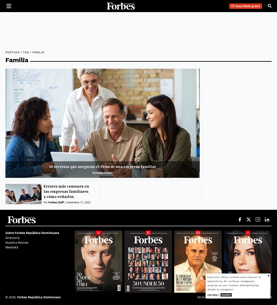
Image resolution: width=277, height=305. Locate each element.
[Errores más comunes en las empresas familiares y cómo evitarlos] (23, 194)
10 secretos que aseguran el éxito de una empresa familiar (102, 166)
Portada (12, 52)
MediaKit (11, 247)
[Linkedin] (267, 220)
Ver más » (213, 295)
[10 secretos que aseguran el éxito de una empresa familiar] (102, 123)
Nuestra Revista (16, 242)
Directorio (12, 238)
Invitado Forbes (102, 173)
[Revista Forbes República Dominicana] (148, 262)
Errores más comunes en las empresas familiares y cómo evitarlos (66, 191)
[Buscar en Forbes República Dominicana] (270, 6)
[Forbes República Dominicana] (121, 6)
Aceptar (226, 295)
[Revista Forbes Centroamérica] (198, 262)
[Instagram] (258, 220)
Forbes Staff (56, 202)
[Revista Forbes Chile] (98, 262)
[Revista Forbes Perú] (248, 262)
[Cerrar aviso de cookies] (268, 276)
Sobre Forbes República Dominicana (32, 233)
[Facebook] (239, 220)
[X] (248, 220)
